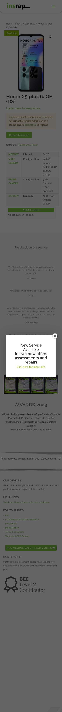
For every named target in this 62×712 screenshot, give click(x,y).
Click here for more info (31, 367)
